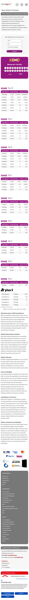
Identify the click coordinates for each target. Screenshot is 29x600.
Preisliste (4, 532)
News (3, 541)
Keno (3, 504)
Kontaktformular (19, 557)
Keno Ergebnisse (6, 526)
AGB (3, 484)
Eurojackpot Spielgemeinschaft (10, 508)
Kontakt (4, 482)
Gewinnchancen (6, 528)
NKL (3, 510)
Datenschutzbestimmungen (22, 579)
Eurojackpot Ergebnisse (8, 522)
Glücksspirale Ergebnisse (8, 524)
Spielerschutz (5, 480)
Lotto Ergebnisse (6, 520)
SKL (3, 513)
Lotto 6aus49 (5, 492)
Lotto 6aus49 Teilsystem (8, 494)
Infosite (4, 536)
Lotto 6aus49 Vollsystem (8, 496)
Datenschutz (5, 478)
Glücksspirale (5, 502)
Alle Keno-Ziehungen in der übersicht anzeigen (14, 309)
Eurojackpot (5, 498)
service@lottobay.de (12, 555)
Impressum (5, 476)
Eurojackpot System (7, 500)
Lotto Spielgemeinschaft (8, 506)
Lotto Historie (5, 534)
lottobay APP (5, 539)
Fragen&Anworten (6, 530)
